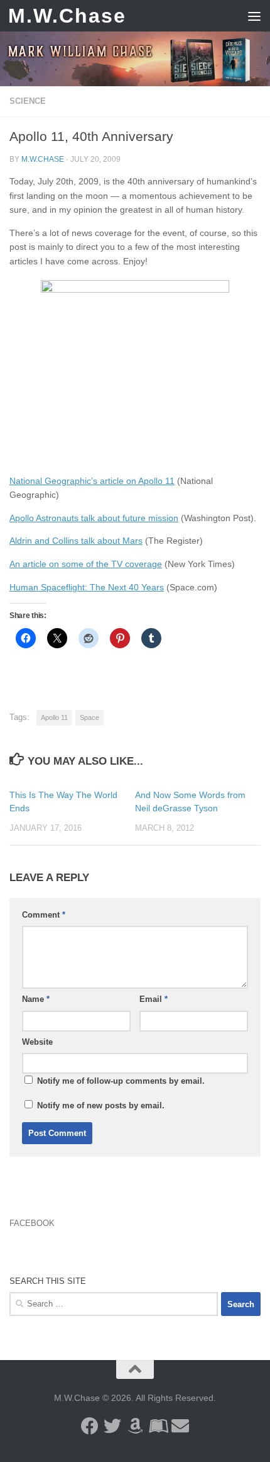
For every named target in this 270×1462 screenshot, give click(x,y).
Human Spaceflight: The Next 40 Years (86, 587)
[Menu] (254, 15)
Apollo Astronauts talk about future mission (93, 518)
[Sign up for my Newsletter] (180, 1426)
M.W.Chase (67, 15)
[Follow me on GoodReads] (157, 1426)
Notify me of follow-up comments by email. (121, 1081)
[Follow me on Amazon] (135, 1426)
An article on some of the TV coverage (85, 564)
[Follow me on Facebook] (90, 1426)
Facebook (32, 1223)
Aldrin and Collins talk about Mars (76, 541)
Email (153, 999)
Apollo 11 (54, 717)
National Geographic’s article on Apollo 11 (92, 481)
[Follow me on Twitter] (112, 1426)
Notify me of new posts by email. (101, 1105)
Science (27, 101)
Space (89, 717)
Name (36, 999)
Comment (43, 914)
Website (37, 1042)
